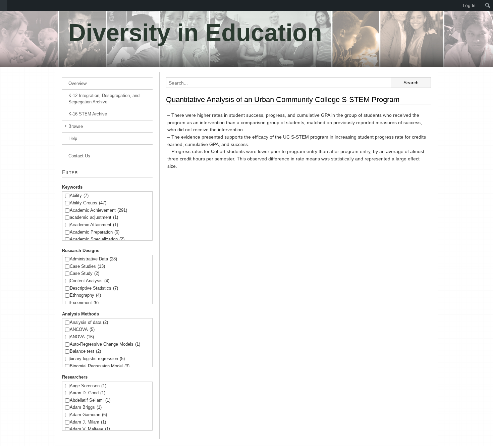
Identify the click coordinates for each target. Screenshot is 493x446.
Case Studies (87, 266)
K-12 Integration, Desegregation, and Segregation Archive (104, 98)
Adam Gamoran (88, 414)
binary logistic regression (97, 358)
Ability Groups (88, 202)
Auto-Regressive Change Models (105, 344)
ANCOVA (82, 329)
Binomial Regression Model (99, 365)
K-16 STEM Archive (87, 113)
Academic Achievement (98, 210)
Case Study (84, 273)
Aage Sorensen (88, 385)
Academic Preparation (94, 232)
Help (72, 138)
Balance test (85, 351)
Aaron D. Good (87, 392)
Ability (79, 195)
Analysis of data (89, 322)
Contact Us (79, 155)
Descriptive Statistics (94, 288)
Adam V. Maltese (90, 429)
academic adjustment (94, 217)
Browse (75, 126)
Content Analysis (89, 280)
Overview (77, 83)
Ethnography (85, 295)
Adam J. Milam (88, 422)
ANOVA (82, 336)
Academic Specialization (97, 239)
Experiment (84, 302)
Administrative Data (93, 258)
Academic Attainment (94, 224)
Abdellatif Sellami (90, 400)
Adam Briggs (86, 407)
